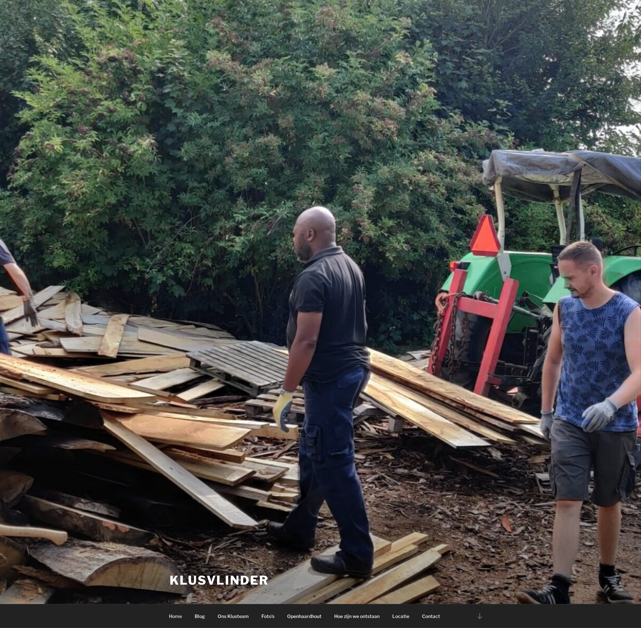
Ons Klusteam (233, 616)
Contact (431, 616)
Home (175, 616)
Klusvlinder (219, 580)
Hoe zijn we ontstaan (357, 616)
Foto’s (267, 616)
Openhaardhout (304, 616)
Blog (200, 616)
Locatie (400, 616)
